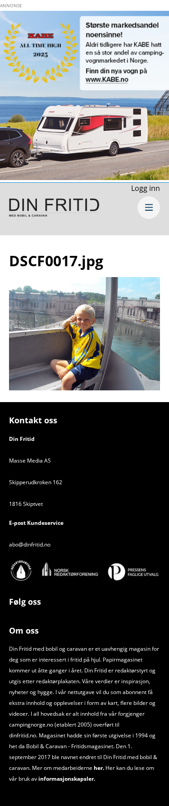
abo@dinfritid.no (29, 544)
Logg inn (145, 188)
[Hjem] (54, 209)
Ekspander (148, 207)
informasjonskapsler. (66, 779)
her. (99, 768)
